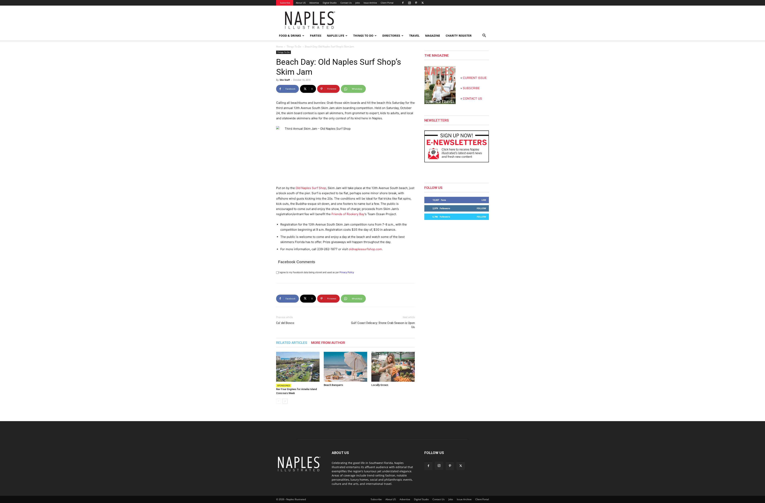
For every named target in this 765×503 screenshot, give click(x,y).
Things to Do (363, 35)
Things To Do (294, 46)
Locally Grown (379, 384)
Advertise (314, 2)
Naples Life (335, 35)
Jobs (357, 2)
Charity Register (459, 35)
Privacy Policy (346, 272)
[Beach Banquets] (345, 367)
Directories (391, 35)
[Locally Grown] (393, 367)
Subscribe (285, 2)
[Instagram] (409, 3)
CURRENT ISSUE (475, 78)
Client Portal (387, 2)
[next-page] (284, 401)
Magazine (432, 35)
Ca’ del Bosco (285, 323)
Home (279, 46)
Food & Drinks (290, 35)
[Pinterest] (416, 3)
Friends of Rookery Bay (348, 214)
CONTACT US (472, 98)
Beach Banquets (333, 384)
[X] (423, 3)
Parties (315, 35)
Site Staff (285, 79)
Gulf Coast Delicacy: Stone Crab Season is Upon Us (383, 325)
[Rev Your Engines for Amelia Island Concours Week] (298, 367)
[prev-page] (278, 401)
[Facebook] (403, 3)
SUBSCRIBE (471, 88)
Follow (481, 208)
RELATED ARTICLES (291, 343)
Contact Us (346, 2)
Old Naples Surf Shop (311, 188)
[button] (484, 36)
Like (484, 199)
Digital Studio (330, 2)
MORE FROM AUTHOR (328, 343)
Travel (414, 35)
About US (301, 2)
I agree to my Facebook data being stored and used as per (316, 272)
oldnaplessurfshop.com (365, 249)
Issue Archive (370, 2)
